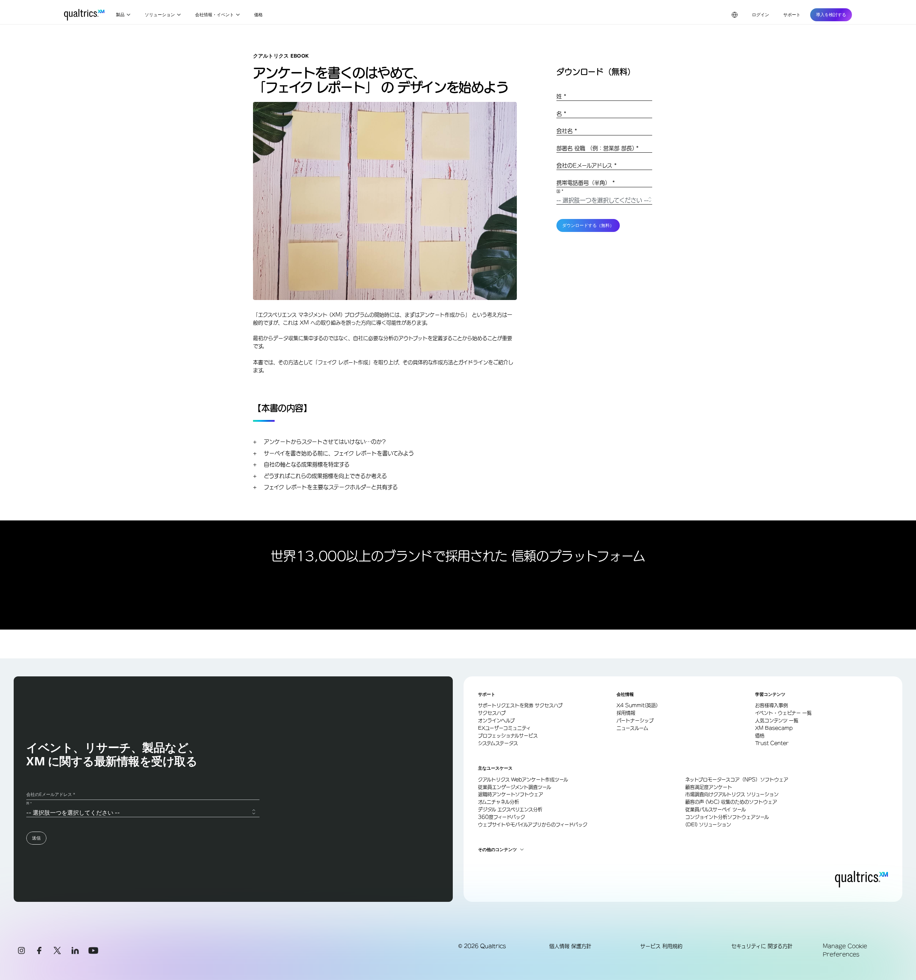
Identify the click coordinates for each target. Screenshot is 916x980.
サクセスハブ (492, 713)
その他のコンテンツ (497, 849)
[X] (57, 950)
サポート (791, 14)
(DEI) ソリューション (708, 824)
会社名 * (566, 131)
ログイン (760, 14)
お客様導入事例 (771, 705)
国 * (560, 192)
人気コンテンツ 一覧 (776, 720)
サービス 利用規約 (661, 946)
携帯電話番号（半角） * (585, 182)
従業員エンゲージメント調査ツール (514, 787)
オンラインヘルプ (496, 720)
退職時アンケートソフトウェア (510, 794)
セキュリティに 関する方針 (762, 946)
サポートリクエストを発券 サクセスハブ (520, 705)
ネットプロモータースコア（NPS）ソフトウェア (736, 779)
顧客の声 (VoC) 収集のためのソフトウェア (731, 802)
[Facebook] (39, 950)
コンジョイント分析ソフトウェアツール (727, 817)
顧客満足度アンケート (708, 787)
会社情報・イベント (214, 14)
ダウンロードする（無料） (588, 225)
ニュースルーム (632, 728)
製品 (120, 14)
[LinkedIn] (75, 950)
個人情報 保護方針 (570, 946)
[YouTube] (93, 950)
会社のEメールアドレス (586, 165)
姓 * (561, 96)
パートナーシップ (635, 720)
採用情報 (626, 713)
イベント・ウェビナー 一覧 (783, 713)
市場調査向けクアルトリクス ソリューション (732, 794)
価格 (258, 14)
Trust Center (772, 743)
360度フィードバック (501, 817)
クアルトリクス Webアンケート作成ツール (523, 779)
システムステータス (498, 743)
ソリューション (160, 14)
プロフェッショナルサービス (508, 735)
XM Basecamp (774, 728)
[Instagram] (21, 950)
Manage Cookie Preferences (845, 950)
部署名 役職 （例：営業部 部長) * (597, 148)
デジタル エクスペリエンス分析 (510, 809)
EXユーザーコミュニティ (504, 728)
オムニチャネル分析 (498, 802)
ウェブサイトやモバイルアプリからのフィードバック (532, 824)
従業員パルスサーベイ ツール (715, 809)
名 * (561, 113)
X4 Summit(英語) (637, 705)
